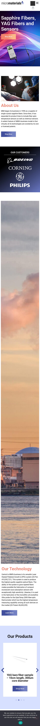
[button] (37, 3)
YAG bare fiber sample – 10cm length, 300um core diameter (20, 677)
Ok (21, 723)
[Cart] (33, 7)
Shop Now (20, 689)
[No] (36, 718)
